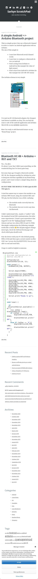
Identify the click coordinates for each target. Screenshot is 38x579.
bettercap (19, 536)
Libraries (14, 511)
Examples (14, 32)
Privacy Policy (19, 576)
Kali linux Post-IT (16, 373)
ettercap (19, 543)
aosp (18, 533)
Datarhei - (13, 386)
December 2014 (16, 453)
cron (13, 540)
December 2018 (16, 419)
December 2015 (16, 436)
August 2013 (15, 479)
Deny (19, 567)
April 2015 (14, 448)
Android (14, 494)
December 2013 (16, 470)
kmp (13, 506)
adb (6, 533)
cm (11, 539)
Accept (19, 562)
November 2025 (16, 414)
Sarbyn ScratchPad (19, 11)
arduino (9, 535)
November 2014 (16, 456)
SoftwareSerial (20, 221)
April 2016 (14, 428)
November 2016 (16, 425)
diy (11, 543)
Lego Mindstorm (16, 509)
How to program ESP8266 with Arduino (22, 368)
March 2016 (15, 431)
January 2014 (15, 468)
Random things (16, 517)
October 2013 (15, 476)
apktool (24, 533)
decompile (7, 543)
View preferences (19, 572)
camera (7, 540)
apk (21, 533)
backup (15, 536)
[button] (35, 547)
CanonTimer (15, 497)
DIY (13, 500)
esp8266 (15, 543)
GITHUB (16, 125)
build (29, 536)
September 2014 (16, 462)
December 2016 (16, 422)
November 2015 (16, 439)
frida (22, 543)
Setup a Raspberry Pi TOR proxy (20, 371)
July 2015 (14, 445)
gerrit (26, 543)
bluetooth (25, 536)
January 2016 (15, 433)
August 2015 (15, 442)
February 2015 (16, 451)
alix (8, 533)
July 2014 (14, 465)
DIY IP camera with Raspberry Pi (14, 390)
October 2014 (15, 459)
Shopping (14, 520)
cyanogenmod (23, 539)
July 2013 (14, 482)
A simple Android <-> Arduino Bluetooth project (17, 37)
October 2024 (15, 416)
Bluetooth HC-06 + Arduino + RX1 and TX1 (18, 157)
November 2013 (16, 473)
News (13, 514)
